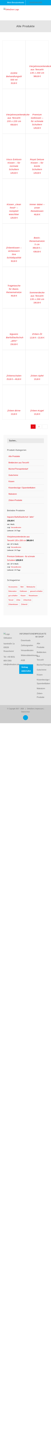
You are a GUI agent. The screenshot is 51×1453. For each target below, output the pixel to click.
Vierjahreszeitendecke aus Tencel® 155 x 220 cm (18, 117)
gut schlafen (13, 595)
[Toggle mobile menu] (45, 16)
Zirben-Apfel (37, 376)
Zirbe (18, 600)
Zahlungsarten (25, 645)
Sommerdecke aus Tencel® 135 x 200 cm (37, 295)
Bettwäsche (31, 587)
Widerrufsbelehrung (25, 655)
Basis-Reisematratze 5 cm (37, 241)
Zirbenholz (27, 600)
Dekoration (12, 591)
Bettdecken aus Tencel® (19, 463)
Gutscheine (13, 475)
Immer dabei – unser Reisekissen (37, 207)
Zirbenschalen (14, 376)
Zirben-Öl (37, 334)
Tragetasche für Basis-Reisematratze (14, 289)
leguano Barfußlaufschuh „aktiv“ (14, 337)
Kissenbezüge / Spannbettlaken (22, 488)
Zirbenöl (24, 604)
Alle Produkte (14, 456)
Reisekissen (33, 595)
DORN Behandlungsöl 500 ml (14, 76)
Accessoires (12, 587)
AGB (23, 660)
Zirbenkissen (13, 604)
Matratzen (13, 494)
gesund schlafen (36, 591)
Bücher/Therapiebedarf (18, 469)
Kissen (11, 481)
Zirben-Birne (14, 410)
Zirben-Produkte (15, 500)
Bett (22, 587)
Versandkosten (16, 527)
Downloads (25, 640)
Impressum (39, 709)
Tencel (10, 600)
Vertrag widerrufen (26, 669)
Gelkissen (23, 591)
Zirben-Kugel (37, 410)
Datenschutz (25, 712)
